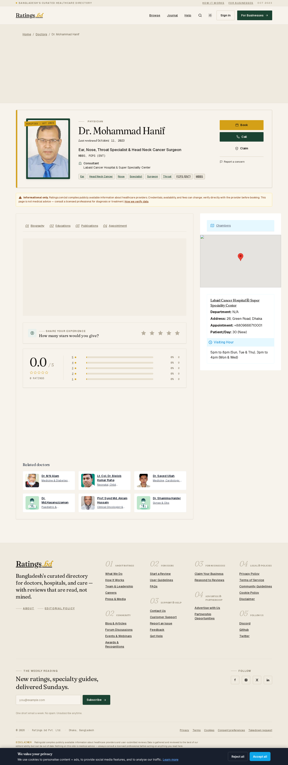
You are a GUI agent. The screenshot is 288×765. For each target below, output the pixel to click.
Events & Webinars (118, 636)
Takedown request (260, 730)
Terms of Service (251, 580)
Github (244, 630)
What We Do (113, 574)
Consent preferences (231, 730)
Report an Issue (161, 623)
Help (187, 15)
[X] (257, 680)
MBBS (199, 176)
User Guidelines (161, 580)
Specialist (136, 176)
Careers (111, 593)
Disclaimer (247, 599)
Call (244, 137)
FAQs (153, 586)
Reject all (237, 756)
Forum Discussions (119, 630)
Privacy (184, 730)
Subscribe (94, 700)
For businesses (241, 2)
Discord (244, 623)
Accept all (260, 756)
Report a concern (234, 161)
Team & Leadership (119, 586)
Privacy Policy (249, 574)
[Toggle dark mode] (210, 15)
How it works (213, 2)
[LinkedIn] (268, 680)
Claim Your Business (209, 574)
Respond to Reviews (209, 580)
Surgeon (152, 176)
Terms (196, 730)
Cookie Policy (249, 593)
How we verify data (136, 201)
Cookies (209, 730)
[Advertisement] (144, 73)
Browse (154, 15)
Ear (82, 176)
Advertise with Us (207, 608)
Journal (172, 15)
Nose (121, 176)
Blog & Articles (116, 623)
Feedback (157, 630)
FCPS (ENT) (183, 176)
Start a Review (160, 574)
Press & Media (115, 599)
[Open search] (200, 15)
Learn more (170, 759)
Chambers (223, 225)
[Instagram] (246, 680)
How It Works (114, 580)
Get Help (156, 636)
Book (244, 125)
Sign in (226, 15)
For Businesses (252, 15)
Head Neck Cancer (101, 176)
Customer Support (163, 617)
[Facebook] (235, 680)
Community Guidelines (255, 586)
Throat (167, 176)
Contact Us (158, 611)
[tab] (35, 226)
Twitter (244, 636)
